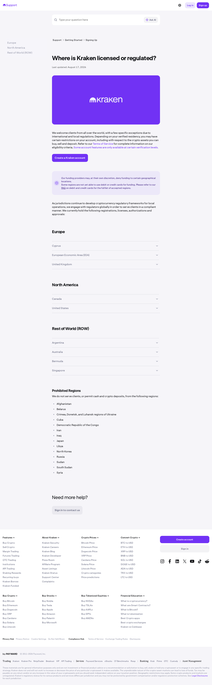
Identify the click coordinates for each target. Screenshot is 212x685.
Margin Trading (11, 551)
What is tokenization (132, 613)
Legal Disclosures (200, 675)
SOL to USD (127, 560)
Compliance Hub (76, 639)
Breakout (50, 661)
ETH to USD (127, 547)
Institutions (9, 564)
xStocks (108, 661)
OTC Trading (9, 560)
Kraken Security (50, 542)
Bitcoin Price (88, 542)
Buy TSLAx (87, 605)
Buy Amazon (48, 613)
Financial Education (132, 595)
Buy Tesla (47, 605)
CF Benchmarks (121, 661)
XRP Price (86, 555)
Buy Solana (8, 622)
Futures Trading (11, 555)
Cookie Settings (38, 639)
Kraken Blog (48, 551)
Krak (152, 661)
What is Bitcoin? (129, 609)
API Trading (9, 568)
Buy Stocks (49, 595)
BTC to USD (127, 542)
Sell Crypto (9, 547)
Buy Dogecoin (10, 609)
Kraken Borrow (10, 581)
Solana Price (87, 564)
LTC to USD (127, 577)
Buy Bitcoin (9, 601)
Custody (174, 661)
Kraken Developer (51, 555)
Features (8, 537)
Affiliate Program (51, 564)
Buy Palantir (48, 618)
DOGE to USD (128, 564)
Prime (159, 661)
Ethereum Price (89, 547)
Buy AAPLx (87, 609)
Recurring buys (11, 577)
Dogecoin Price (89, 551)
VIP (57, 661)
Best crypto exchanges (133, 622)
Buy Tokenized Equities (95, 595)
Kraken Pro (26, 661)
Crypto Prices (89, 537)
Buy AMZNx (87, 618)
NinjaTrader (38, 661)
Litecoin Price (88, 568)
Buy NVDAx (87, 601)
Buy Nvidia (47, 601)
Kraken (16, 661)
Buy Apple (47, 609)
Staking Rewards (12, 572)
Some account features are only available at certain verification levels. (116, 147)
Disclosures (135, 639)
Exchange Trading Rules (117, 639)
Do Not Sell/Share (56, 639)
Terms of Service (103, 143)
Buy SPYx (86, 613)
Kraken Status (49, 572)
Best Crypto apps (130, 618)
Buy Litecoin (9, 626)
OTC (166, 661)
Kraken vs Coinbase (131, 626)
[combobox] (100, 20)
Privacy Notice (22, 639)
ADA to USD (127, 568)
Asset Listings (49, 568)
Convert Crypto (130, 537)
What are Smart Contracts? (135, 605)
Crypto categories (91, 572)
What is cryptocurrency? (134, 601)
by (10, 653)
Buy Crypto (9, 542)
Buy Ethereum (10, 605)
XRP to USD (127, 551)
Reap (133, 661)
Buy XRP (7, 613)
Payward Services (94, 661)
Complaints (48, 581)
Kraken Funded (11, 585)
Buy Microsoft (49, 622)
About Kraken (50, 537)
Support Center (50, 577)
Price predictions (90, 577)
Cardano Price (88, 560)
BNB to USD (127, 555)
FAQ (63, 188)
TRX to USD (127, 572)
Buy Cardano (9, 618)
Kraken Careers (50, 547)
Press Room (48, 560)
